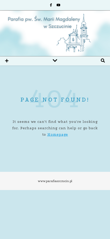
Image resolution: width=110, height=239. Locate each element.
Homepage (57, 134)
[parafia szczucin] (55, 33)
